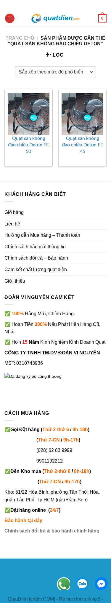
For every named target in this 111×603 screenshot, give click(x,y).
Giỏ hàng (14, 212)
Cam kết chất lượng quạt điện (35, 269)
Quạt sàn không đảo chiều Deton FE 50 (28, 145)
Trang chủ (20, 38)
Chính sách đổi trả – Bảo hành (36, 257)
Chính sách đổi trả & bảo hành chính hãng (51, 530)
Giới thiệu (14, 281)
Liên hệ (12, 223)
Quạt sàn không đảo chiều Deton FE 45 (82, 145)
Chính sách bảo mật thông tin (35, 246)
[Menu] (10, 18)
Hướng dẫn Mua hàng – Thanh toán (42, 235)
